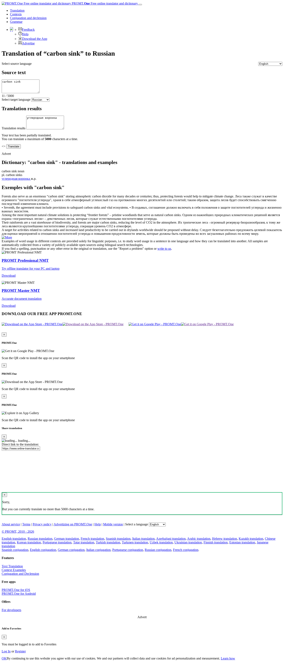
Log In (6, 651)
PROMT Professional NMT (25, 260)
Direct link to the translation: (20, 444)
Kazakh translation (251, 538)
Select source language (17, 63)
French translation (92, 538)
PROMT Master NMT (21, 290)
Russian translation (40, 538)
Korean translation (29, 542)
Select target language (16, 99)
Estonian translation (242, 542)
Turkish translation (108, 542)
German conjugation (71, 550)
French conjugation (185, 550)
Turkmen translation (135, 542)
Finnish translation (216, 542)
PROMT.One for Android (19, 593)
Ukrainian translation (188, 542)
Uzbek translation (161, 542)
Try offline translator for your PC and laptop (30, 268)
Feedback (28, 29)
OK (4, 658)
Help (25, 34)
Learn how (228, 658)
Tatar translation (83, 542)
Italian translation (143, 538)
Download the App (34, 38)
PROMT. (104, 3)
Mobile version (113, 524)
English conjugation (43, 550)
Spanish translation (118, 538)
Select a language (136, 524)
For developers (11, 610)
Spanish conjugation (15, 550)
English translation (14, 538)
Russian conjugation (158, 550)
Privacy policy (42, 524)
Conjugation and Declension (20, 573)
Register (20, 651)
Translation (17, 10)
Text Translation (12, 566)
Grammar (16, 21)
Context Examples (14, 570)
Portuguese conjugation (127, 550)
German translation (66, 538)
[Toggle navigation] (140, 4)
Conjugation (28, 18)
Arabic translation (198, 538)
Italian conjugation (98, 550)
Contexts (16, 14)
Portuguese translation (57, 542)
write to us (164, 248)
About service (11, 524)
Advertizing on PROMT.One (73, 524)
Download (9, 275)
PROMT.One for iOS (16, 590)
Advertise (28, 43)
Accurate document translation (22, 298)
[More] (7, 237)
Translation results (13, 128)
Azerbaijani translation (171, 538)
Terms (26, 524)
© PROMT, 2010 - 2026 (18, 531)
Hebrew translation (224, 538)
